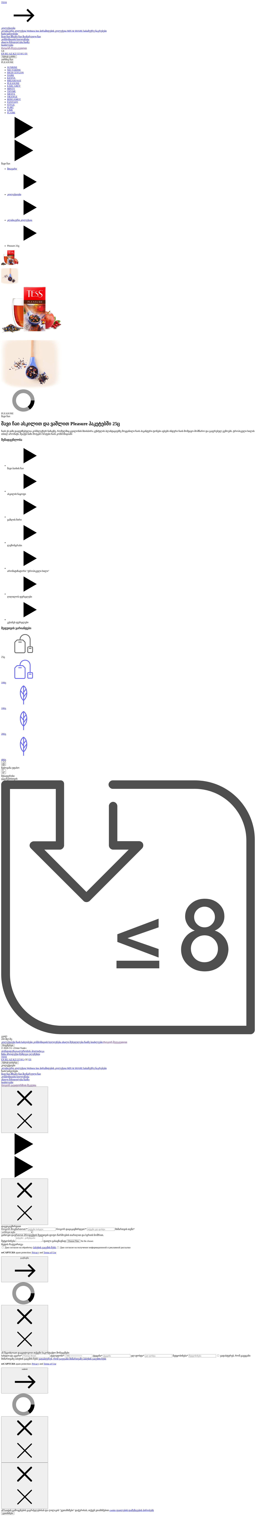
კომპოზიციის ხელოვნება (15, 39)
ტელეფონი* (58, 1355)
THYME (11, 91)
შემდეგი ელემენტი (29, 1054)
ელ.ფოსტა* (138, 1355)
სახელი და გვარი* (12, 1355)
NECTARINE (14, 70)
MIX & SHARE (75, 31)
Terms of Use (50, 1252)
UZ (18, 53)
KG (22, 53)
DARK (10, 75)
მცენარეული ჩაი (32, 36)
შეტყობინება (8, 1241)
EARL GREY (14, 86)
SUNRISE (12, 67)
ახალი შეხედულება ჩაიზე (15, 42)
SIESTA (11, 94)
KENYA (11, 78)
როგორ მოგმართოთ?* (14, 1229)
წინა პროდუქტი (10, 1054)
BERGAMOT (14, 99)
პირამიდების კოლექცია (53, 31)
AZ (11, 53)
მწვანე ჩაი (17, 36)
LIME (10, 110)
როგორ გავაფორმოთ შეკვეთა (18, 1085)
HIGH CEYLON (15, 72)
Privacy (35, 1252)
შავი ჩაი (6, 36)
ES (26, 53)
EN (3, 53)
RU (7, 53)
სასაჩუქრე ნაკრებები (95, 31)
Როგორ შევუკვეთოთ (14, 48)
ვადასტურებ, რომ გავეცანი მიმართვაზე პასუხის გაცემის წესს (72, 1359)
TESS (4, 2)
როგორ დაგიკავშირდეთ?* (71, 1229)
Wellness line (33, 31)
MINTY (11, 88)
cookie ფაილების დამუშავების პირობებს (131, 1510)
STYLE (11, 104)
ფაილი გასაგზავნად (34, 1243)
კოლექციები (8, 28)
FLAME (11, 112)
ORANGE (12, 96)
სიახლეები (7, 45)
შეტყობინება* (181, 1355)
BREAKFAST (14, 80)
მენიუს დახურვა (9, 1062)
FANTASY (12, 102)
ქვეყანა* (98, 1355)
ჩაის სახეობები (9, 33)
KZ (15, 53)
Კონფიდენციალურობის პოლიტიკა (22, 1051)
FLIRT (10, 107)
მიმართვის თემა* (125, 1229)
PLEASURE (13, 83)
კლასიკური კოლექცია (14, 31)
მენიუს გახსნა (9, 56)
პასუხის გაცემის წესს (44, 1247)
